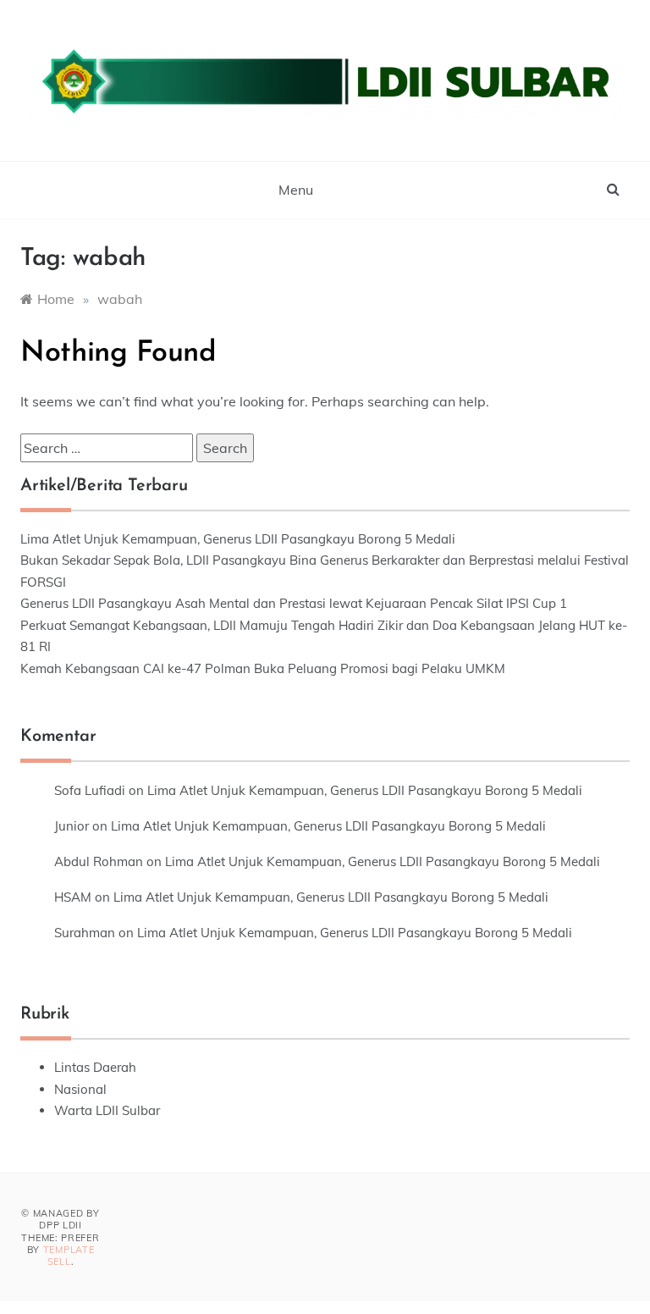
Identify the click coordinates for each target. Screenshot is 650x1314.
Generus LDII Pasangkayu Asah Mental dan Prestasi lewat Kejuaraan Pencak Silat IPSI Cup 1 (293, 603)
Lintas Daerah (95, 1067)
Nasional (80, 1089)
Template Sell (69, 1255)
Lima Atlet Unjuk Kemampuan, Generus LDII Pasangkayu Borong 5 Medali (237, 539)
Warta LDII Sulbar (107, 1110)
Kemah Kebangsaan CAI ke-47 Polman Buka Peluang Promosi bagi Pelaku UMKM (262, 668)
